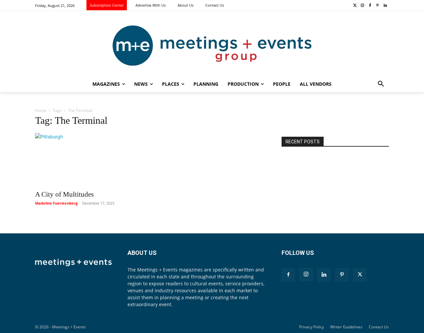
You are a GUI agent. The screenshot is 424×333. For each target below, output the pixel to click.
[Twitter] (355, 6)
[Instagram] (362, 6)
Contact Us (379, 327)
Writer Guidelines (346, 327)
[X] (359, 274)
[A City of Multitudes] (88, 159)
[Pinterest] (377, 6)
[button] (381, 84)
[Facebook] (370, 6)
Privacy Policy (311, 327)
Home (40, 110)
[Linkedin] (385, 6)
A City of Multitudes (64, 194)
